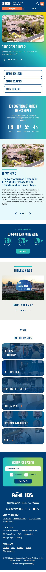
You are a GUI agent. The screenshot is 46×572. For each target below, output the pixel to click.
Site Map (19, 538)
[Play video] (23, 28)
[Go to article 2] (23, 213)
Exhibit (34, 9)
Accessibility (29, 534)
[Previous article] (16, 213)
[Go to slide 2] (11, 59)
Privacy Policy (17, 564)
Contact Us (7, 518)
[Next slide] (21, 60)
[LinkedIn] (30, 509)
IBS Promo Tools (9, 534)
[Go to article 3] (25, 213)
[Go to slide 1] (9, 59)
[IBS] (7, 3)
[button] (21, 310)
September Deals (19, 518)
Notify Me (12, 9)
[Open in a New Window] (23, 155)
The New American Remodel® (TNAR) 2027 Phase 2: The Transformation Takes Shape (19, 182)
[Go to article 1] (20, 213)
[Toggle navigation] (42, 4)
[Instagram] (38, 509)
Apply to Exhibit (35, 518)
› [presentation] (30, 310)
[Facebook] (26, 509)
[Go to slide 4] (16, 59)
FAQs (20, 534)
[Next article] (30, 213)
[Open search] (38, 4)
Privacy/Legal (8, 538)
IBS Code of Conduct (10, 531)
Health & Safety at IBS (29, 531)
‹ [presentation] (16, 310)
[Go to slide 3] (14, 59)
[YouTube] (34, 509)
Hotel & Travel (8, 522)
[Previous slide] (4, 60)
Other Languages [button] (9, 551)
